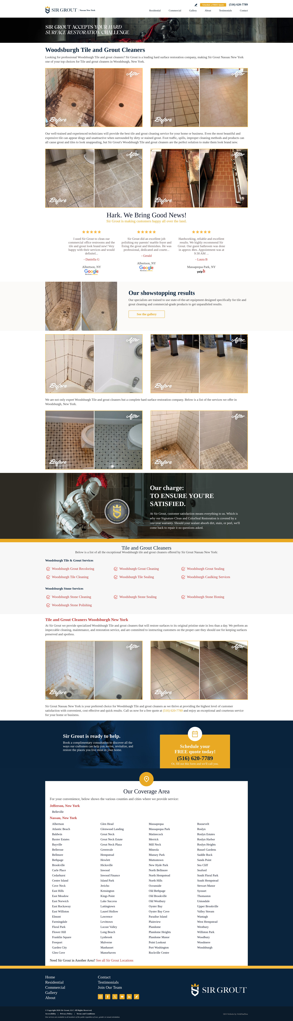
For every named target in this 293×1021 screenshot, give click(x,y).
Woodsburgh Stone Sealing (138, 597)
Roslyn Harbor (206, 839)
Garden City (59, 947)
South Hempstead (207, 880)
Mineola (154, 849)
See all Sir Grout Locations (114, 960)
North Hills (155, 880)
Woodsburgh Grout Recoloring (73, 569)
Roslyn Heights (206, 844)
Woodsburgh (204, 947)
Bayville (57, 844)
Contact (244, 10)
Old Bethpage (157, 891)
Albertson (58, 824)
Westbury (203, 927)
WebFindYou (242, 1014)
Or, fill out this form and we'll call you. (195, 763)
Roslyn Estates (206, 834)
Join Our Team (110, 987)
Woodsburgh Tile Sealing (136, 577)
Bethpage (57, 860)
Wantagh (202, 916)
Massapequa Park (159, 829)
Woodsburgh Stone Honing (205, 597)
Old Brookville (158, 896)
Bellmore (57, 854)
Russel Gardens (206, 849)
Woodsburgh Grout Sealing (205, 569)
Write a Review (196, 5)
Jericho (104, 885)
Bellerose (57, 849)
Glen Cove (58, 952)
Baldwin (57, 834)
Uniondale (203, 901)
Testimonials (225, 10)
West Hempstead (207, 921)
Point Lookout (157, 942)
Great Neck (107, 834)
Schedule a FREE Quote (213, 5)
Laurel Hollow (109, 911)
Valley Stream (205, 911)
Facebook (107, 996)
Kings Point (107, 896)
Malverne (106, 942)
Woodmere (203, 942)
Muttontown (156, 860)
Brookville (58, 865)
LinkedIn (129, 996)
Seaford (202, 870)
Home (50, 977)
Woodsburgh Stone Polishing (72, 605)
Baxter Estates (60, 839)
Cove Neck (59, 885)
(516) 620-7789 (238, 4)
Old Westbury (157, 901)
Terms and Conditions (86, 1014)
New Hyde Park (158, 865)
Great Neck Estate (111, 839)
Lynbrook (106, 937)
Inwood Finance (110, 875)
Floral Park (58, 927)
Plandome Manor (159, 937)
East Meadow (60, 896)
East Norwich (60, 901)
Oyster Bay (155, 906)
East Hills (58, 891)
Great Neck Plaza (111, 844)
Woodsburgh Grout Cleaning (139, 569)
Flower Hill (59, 932)
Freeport (57, 942)
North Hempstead (159, 875)
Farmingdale (59, 921)
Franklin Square (61, 937)
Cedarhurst (58, 875)
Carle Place (59, 870)
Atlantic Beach (61, 829)
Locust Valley (108, 927)
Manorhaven (108, 952)
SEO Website (228, 1014)
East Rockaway (61, 906)
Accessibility (50, 1014)
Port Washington (159, 947)
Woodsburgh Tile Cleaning (70, 577)
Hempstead (107, 854)
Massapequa (156, 824)
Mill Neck (155, 844)
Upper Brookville (207, 906)
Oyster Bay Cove (159, 911)
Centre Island (60, 880)
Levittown (106, 921)
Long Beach (107, 932)
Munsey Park (157, 854)
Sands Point (204, 860)
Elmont (56, 916)
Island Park (107, 880)
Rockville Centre (159, 952)
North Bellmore (158, 870)
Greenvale (106, 849)
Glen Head (107, 824)
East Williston (60, 911)
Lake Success (108, 901)
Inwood (105, 870)
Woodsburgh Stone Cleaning (71, 597)
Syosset (201, 891)
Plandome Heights (160, 932)
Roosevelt (203, 824)
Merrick (154, 839)
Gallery (193, 10)
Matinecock (156, 834)
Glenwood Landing (112, 829)
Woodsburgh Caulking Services (208, 577)
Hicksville (106, 865)
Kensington (107, 891)
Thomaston (204, 896)
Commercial (175, 10)
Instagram (100, 996)
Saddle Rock (204, 854)
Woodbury (203, 937)
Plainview (155, 921)
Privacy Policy (66, 1014)
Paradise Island (158, 916)
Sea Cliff (202, 865)
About (208, 10)
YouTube (122, 996)
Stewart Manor (206, 885)
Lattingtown (107, 906)
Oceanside (155, 885)
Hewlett (105, 860)
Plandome (155, 927)
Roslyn (201, 829)
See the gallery (147, 314)
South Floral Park (207, 875)
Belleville (58, 811)
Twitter (114, 996)
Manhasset (106, 947)
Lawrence (106, 916)
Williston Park (205, 932)
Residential (155, 10)
